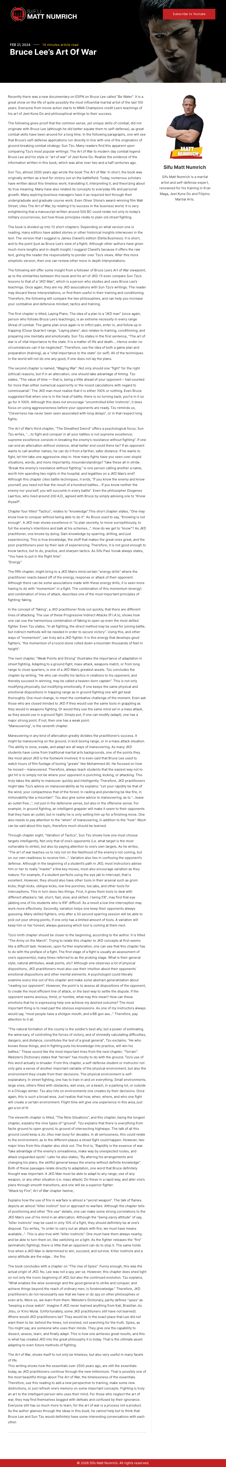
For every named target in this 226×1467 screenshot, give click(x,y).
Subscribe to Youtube (189, 14)
